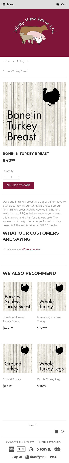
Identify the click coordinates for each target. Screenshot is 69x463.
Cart (63, 4)
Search (33, 425)
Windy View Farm (24, 441)
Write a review (31, 249)
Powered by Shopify (49, 441)
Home (6, 61)
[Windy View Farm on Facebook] (57, 432)
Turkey (21, 61)
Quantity (8, 171)
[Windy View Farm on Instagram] (63, 432)
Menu (10, 4)
